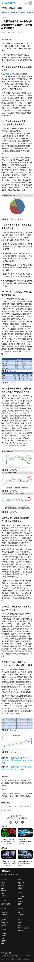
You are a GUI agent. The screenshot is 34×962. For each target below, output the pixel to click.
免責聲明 (28, 959)
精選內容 (12, 8)
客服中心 (20, 923)
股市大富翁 (21, 896)
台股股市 (4, 933)
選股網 (20, 899)
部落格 (10, 874)
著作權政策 (16, 959)
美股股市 (4, 935)
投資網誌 (4, 912)
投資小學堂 (4, 917)
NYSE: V (8, 74)
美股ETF (3, 941)
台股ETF (3, 938)
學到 (19, 912)
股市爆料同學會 (5, 904)
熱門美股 (4, 8)
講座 (2, 888)
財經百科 (4, 920)
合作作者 (4, 896)
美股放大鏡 (4, 922)
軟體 (2, 885)
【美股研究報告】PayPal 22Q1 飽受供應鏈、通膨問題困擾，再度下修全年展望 (17, 760)
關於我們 (4, 874)
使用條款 (9, 959)
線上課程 (4, 890)
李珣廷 (3, 32)
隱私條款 (3, 959)
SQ (13, 569)
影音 (2, 893)
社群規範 (22, 959)
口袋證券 (4, 925)
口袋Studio (21, 914)
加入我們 (15, 874)
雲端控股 (20, 901)
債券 (2, 943)
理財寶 (3, 883)
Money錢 (4, 914)
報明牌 (20, 904)
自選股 (19, 8)
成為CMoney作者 (23, 928)
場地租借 (20, 930)
